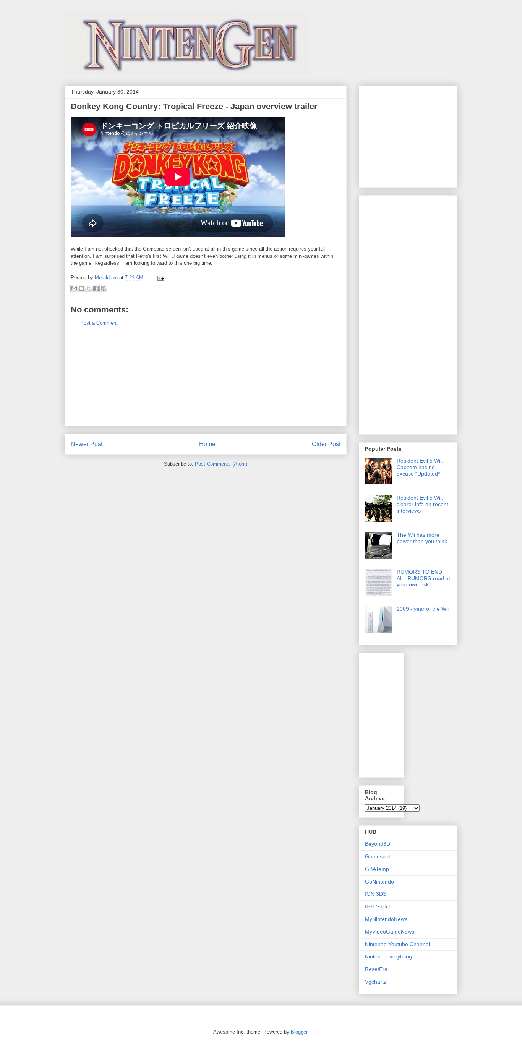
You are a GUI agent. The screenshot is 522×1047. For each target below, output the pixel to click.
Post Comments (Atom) (221, 464)
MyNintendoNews (386, 919)
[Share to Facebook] (96, 288)
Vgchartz (375, 982)
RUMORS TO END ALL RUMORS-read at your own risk (423, 578)
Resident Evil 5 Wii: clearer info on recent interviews (422, 504)
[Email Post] (159, 277)
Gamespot (377, 856)
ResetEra (376, 969)
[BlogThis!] (81, 288)
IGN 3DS (375, 894)
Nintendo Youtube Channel (397, 944)
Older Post (326, 444)
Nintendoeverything (388, 956)
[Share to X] (88, 288)
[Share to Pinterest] (103, 288)
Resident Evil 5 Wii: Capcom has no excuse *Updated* (420, 467)
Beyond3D (377, 844)
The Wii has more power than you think (422, 538)
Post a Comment (99, 323)
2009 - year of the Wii (423, 609)
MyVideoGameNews (389, 932)
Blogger (299, 1032)
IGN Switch (378, 906)
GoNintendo (379, 882)
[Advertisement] (205, 382)
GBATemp (377, 869)
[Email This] (74, 288)
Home (207, 444)
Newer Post (86, 444)
